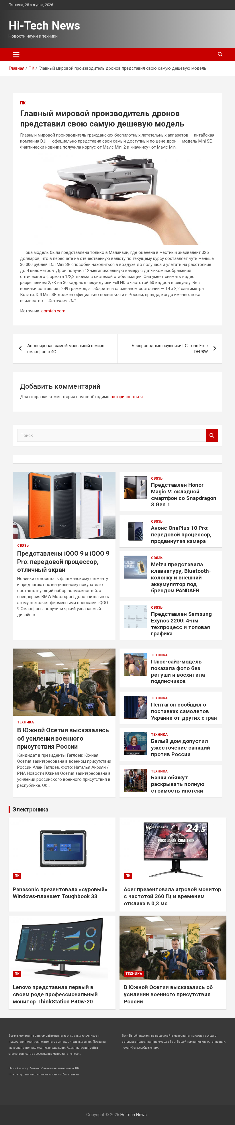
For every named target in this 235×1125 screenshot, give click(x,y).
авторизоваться (127, 396)
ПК (23, 103)
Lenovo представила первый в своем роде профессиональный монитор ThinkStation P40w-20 (55, 994)
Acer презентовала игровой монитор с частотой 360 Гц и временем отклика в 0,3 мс (172, 896)
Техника (25, 722)
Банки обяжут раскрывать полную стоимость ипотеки (177, 784)
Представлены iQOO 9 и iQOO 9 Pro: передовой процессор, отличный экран (63, 561)
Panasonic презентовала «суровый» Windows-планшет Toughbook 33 (60, 893)
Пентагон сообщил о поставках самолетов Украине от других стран (184, 711)
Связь (23, 546)
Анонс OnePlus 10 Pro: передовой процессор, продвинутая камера (181, 534)
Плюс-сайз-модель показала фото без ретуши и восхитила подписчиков (178, 671)
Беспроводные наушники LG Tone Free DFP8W (170, 348)
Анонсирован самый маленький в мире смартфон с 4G (65, 348)
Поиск (212, 435)
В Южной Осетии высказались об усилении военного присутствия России (63, 738)
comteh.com (53, 311)
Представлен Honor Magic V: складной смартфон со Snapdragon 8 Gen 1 (183, 495)
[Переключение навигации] (16, 54)
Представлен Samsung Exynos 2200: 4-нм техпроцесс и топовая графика (181, 624)
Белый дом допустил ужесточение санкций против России (180, 748)
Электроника (30, 809)
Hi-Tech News (44, 25)
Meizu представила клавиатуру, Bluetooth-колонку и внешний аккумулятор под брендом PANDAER (181, 577)
